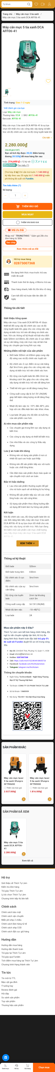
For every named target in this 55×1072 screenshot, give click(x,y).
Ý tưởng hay (7, 986)
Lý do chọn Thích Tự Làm (13, 894)
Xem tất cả (27, 860)
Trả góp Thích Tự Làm (12, 891)
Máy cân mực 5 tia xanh (27, 14)
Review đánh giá (9, 990)
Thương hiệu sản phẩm (12, 1005)
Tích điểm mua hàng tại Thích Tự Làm (19, 960)
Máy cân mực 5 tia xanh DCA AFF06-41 (13, 845)
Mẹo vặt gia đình (9, 982)
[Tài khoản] (49, 4)
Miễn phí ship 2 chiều (11, 920)
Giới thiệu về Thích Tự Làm (14, 883)
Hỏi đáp (5, 993)
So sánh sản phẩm (10, 997)
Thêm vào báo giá (30, 222)
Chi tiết (46, 137)
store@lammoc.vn (24, 654)
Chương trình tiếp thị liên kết (14, 898)
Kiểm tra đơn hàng (10, 887)
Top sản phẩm (8, 1001)
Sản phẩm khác (14, 747)
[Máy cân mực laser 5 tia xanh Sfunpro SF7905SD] (40, 765)
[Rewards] (5, 1057)
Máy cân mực (14, 112)
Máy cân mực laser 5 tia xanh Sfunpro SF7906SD (13, 781)
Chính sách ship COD (11, 927)
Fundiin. (30, 178)
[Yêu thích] (36, 4)
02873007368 (24, 263)
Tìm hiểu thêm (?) (12, 185)
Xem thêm (26, 543)
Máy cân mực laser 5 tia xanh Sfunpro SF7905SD (39, 781)
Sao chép (10, 242)
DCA (18, 115)
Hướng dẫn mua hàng (11, 945)
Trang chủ (7, 14)
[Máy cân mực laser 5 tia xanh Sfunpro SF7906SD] (14, 765)
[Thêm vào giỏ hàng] (24, 799)
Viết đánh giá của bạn (14, 108)
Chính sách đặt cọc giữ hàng (15, 931)
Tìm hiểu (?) (23, 165)
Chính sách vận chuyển (12, 916)
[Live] (42, 4)
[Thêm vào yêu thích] (48, 81)
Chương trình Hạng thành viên (15, 964)
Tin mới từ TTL (8, 978)
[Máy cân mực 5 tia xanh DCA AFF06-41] (14, 829)
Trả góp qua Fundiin (10, 957)
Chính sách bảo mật (11, 912)
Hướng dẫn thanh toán (12, 949)
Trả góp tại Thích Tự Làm (13, 953)
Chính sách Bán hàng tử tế (14, 924)
